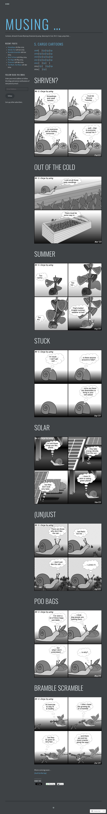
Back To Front (12, 57)
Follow (10, 96)
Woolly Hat (11, 50)
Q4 (51, 51)
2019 (36, 54)
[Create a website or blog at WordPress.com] (53, 808)
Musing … (33, 24)
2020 (36, 57)
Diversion (11, 62)
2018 (36, 51)
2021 (36, 60)
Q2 (44, 51)
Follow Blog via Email (15, 75)
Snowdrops (11, 47)
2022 (36, 63)
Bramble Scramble (14, 52)
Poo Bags (11, 60)
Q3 (47, 51)
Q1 (40, 54)
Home (7, 4)
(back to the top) (40, 773)
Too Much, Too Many (14, 65)
